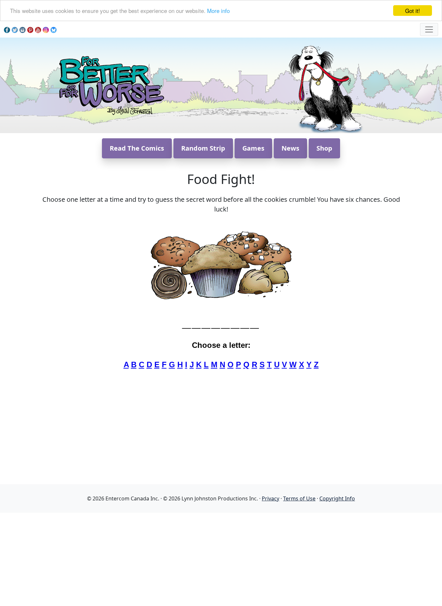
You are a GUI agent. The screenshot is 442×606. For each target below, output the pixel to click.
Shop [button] (324, 148)
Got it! (412, 10)
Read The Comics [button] (137, 148)
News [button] (290, 148)
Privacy (270, 498)
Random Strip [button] (203, 148)
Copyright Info (337, 498)
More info (218, 11)
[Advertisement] (221, 558)
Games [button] (253, 148)
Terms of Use (299, 498)
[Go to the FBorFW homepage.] (110, 84)
